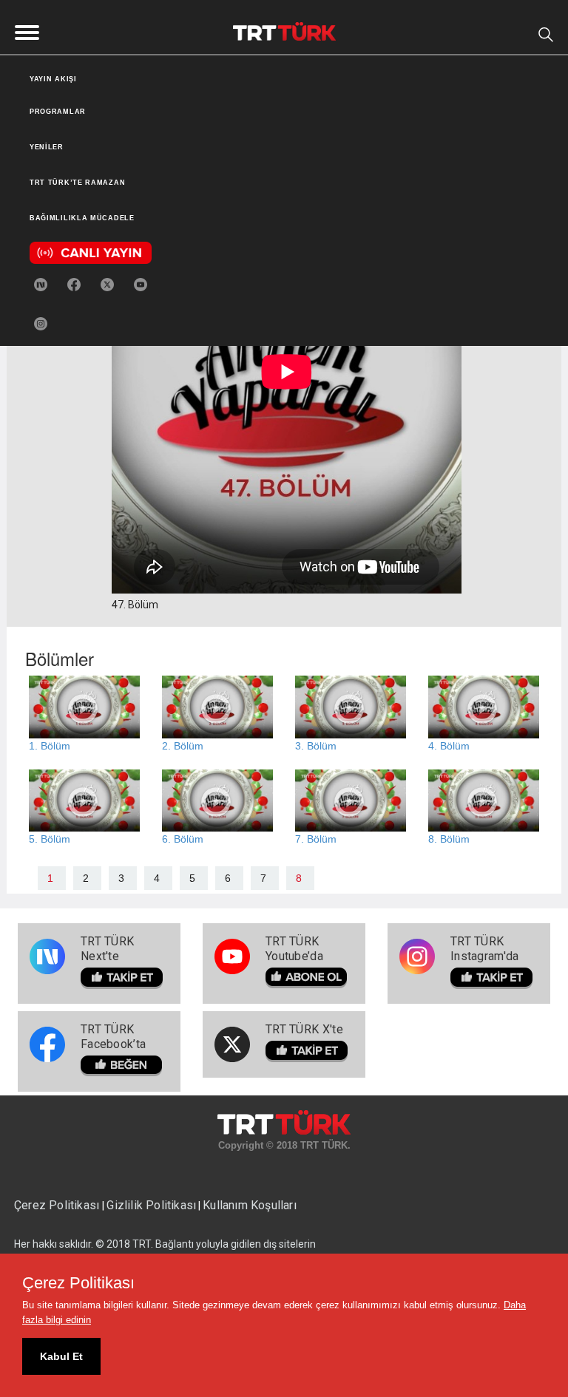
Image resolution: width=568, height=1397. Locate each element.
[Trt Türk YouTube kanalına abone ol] (140, 284)
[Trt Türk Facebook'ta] (74, 284)
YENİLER (47, 147)
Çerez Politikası (58, 1205)
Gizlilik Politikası (151, 1205)
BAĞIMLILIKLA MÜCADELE (82, 218)
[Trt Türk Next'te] (41, 284)
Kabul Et (61, 1356)
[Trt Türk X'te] (107, 284)
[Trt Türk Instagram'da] (41, 323)
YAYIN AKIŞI (53, 79)
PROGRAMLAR (58, 111)
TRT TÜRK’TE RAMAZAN (77, 182)
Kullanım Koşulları (250, 1205)
